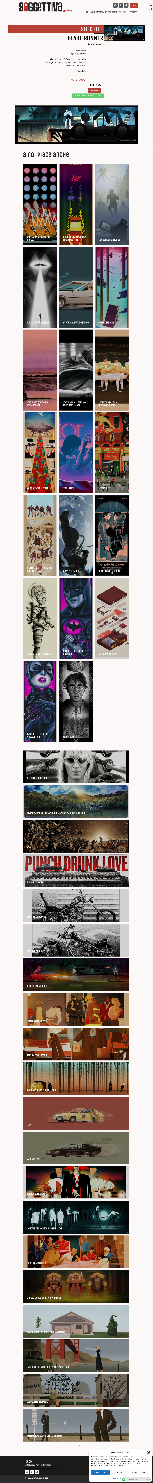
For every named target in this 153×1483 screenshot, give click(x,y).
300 (29, 847)
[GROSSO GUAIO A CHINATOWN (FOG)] (76, 1286)
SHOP (28, 1461)
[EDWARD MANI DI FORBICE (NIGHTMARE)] (76, 1321)
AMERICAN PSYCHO (107, 653)
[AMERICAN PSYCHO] (112, 618)
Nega (120, 1472)
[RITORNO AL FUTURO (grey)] (76, 287)
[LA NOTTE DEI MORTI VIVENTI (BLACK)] (76, 1217)
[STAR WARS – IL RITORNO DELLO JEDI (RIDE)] (76, 370)
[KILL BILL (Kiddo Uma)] (76, 766)
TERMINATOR (69, 488)
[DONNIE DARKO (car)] (76, 974)
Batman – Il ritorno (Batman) (73, 652)
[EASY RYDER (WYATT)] (76, 905)
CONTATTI (133, 12)
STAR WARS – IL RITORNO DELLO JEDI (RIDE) (74, 404)
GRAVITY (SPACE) (71, 571)
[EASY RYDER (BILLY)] (76, 940)
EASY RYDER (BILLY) (36, 951)
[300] (76, 836)
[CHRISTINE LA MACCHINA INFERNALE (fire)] (76, 204)
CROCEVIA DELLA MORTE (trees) (42, 1090)
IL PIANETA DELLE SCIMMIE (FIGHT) (39, 569)
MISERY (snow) (106, 322)
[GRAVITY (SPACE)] (76, 535)
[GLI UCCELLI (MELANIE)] (76, 1390)
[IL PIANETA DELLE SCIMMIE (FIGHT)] (40, 535)
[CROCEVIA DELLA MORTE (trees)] (76, 1078)
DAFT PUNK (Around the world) (38, 238)
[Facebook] (115, 5)
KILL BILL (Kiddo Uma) (37, 778)
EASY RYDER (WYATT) (36, 916)
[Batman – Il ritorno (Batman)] (76, 618)
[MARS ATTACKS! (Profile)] (40, 618)
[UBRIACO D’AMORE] (76, 870)
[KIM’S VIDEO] (112, 452)
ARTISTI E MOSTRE (119, 12)
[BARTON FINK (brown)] (76, 1044)
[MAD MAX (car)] (76, 1148)
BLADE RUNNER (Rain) (109, 571)
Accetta (100, 1472)
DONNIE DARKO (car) (37, 986)
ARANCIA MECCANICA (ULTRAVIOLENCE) (108, 404)
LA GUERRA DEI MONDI (109, 239)
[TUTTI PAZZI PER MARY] (76, 1009)
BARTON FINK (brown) (37, 1055)
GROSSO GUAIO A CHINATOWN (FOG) (44, 1297)
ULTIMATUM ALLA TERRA (38, 322)
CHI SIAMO (90, 12)
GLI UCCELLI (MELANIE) (37, 1401)
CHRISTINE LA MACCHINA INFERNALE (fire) (74, 238)
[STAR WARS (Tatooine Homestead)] (40, 370)
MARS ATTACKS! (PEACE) (38, 488)
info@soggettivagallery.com (38, 1464)
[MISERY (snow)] (112, 287)
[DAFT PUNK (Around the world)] (40, 204)
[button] (148, 1452)
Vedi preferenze (140, 1472)
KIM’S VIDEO (104, 488)
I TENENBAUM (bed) (36, 1263)
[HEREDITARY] (76, 701)
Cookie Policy (118, 1479)
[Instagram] (121, 5)
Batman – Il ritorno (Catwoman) (37, 735)
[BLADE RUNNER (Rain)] (112, 535)
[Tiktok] (126, 5)
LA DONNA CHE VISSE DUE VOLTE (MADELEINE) (48, 1367)
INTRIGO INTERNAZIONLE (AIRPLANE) (44, 1436)
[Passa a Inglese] (150, 5)
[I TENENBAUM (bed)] (76, 1251)
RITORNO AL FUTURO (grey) (76, 322)
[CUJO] (76, 1113)
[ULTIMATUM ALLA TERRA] (40, 287)
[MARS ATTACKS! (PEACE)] (40, 452)
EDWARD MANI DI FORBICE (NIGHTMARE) (46, 1332)
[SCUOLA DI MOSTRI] (76, 1182)
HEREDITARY (68, 736)
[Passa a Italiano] (150, 9)
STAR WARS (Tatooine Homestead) (37, 404)
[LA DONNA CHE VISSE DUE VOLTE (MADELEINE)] (76, 1355)
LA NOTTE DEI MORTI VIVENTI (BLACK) (44, 1228)
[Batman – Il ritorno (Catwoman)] (40, 701)
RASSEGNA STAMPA (103, 12)
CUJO (29, 1124)
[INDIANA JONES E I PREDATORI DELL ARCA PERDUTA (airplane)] (76, 801)
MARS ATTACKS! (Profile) (39, 653)
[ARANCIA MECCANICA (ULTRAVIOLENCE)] (112, 370)
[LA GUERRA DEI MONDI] (112, 204)
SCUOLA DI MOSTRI (35, 1193)
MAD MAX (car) (34, 1159)
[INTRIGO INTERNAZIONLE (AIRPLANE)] (76, 1425)
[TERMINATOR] (76, 452)
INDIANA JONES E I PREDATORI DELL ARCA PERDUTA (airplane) (56, 812)
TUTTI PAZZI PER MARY (37, 1020)
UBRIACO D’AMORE (35, 882)
